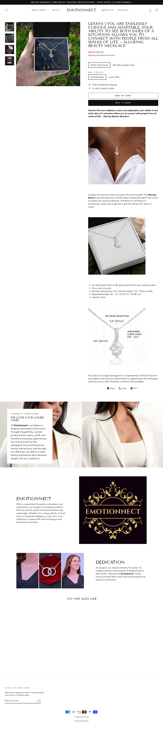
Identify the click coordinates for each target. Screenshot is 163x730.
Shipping (91, 55)
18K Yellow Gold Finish (124, 65)
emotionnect (81, 10)
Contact (123, 10)
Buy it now (123, 103)
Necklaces (39, 10)
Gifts (56, 10)
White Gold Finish (99, 65)
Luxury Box (114, 77)
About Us (107, 10)
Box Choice (95, 72)
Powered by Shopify (81, 721)
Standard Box (97, 77)
